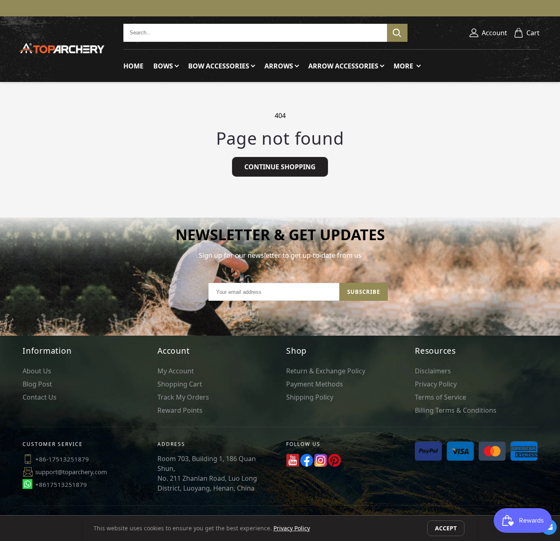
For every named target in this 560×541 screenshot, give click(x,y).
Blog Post (37, 384)
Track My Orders (183, 397)
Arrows (278, 65)
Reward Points (180, 410)
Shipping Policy (309, 397)
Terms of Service (440, 397)
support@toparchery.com (71, 472)
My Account (175, 370)
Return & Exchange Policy (325, 370)
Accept (446, 528)
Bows (163, 65)
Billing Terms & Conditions (455, 410)
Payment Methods (314, 384)
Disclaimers (433, 370)
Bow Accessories (218, 65)
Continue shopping (280, 166)
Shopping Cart (179, 384)
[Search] (397, 33)
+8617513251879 (61, 484)
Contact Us (40, 397)
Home (133, 65)
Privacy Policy (436, 384)
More (404, 65)
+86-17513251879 (62, 459)
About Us (37, 370)
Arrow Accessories (343, 65)
